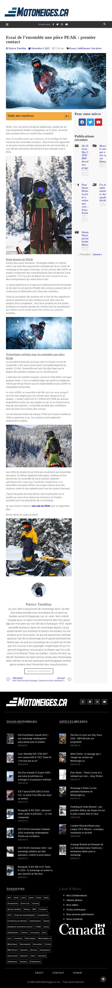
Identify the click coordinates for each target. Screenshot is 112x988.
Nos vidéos (72, 905)
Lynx (9, 938)
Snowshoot (45, 950)
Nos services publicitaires (80, 914)
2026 (46, 898)
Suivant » (97, 254)
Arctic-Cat (25, 904)
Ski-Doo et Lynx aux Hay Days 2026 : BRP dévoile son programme (86, 738)
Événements (35, 962)
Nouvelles (37, 944)
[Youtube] (98, 122)
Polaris (48, 944)
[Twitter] (90, 122)
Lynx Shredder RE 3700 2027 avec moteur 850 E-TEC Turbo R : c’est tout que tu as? (35, 757)
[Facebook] (82, 122)
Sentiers (24, 950)
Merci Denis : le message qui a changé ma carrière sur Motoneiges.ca (85, 757)
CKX (9, 915)
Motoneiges (30, 938)
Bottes (26, 909)
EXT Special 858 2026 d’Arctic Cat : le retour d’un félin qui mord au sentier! (34, 795)
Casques (43, 909)
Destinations (35, 921)
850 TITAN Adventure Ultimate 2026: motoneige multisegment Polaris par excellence (34, 832)
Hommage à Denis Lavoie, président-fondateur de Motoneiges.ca (83, 791)
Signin (77, 973)
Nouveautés (25, 944)
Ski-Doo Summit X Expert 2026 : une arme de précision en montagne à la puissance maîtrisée (34, 776)
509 (9, 898)
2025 (38, 898)
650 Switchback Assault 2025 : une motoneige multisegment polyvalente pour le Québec (33, 738)
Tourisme (42, 956)
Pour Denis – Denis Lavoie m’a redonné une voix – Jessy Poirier (86, 198)
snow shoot (13, 956)
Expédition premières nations (20, 927)
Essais (72, 48)
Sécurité (24, 956)
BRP (34, 909)
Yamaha (23, 962)
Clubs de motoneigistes (24, 915)
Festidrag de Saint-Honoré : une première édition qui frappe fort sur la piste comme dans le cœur (87, 810)
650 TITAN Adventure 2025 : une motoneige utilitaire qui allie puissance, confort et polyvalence (35, 851)
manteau (18, 938)
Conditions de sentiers (17, 921)
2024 (31, 898)
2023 (23, 898)
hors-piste (35, 933)
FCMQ (38, 927)
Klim (44, 933)
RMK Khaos (13, 950)
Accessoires (13, 904)
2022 (16, 898)
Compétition (43, 915)
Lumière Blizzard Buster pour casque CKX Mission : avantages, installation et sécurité (87, 829)
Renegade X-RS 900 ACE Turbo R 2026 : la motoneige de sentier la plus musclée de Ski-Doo (35, 870)
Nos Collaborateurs (76, 895)
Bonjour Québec (14, 909)
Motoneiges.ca (44, 938)
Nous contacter (74, 919)
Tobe (33, 956)
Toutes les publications (38, 671)
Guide (46, 927)
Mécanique (12, 944)
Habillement (84, 48)
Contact (58, 973)
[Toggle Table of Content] (65, 116)
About (39, 973)
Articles (35, 904)
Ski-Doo (33, 950)
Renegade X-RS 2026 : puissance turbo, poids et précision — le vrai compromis (35, 813)
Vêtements (12, 962)
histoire (24, 933)
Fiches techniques (76, 909)
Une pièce (96, 48)
